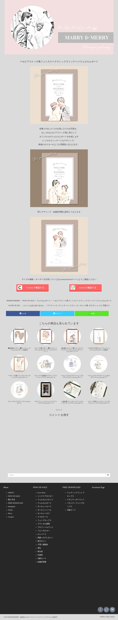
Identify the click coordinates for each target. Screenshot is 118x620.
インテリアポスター (45, 496)
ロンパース (42, 534)
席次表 (40, 551)
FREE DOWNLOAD (15, 503)
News (10, 513)
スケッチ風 (83, 305)
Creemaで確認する (34, 288)
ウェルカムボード (43, 301)
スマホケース (43, 517)
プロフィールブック (45, 527)
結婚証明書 (42, 562)
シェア (24, 313)
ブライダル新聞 (44, 524)
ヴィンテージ (64, 305)
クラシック (74, 305)
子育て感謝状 (43, 544)
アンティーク (52, 305)
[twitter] (106, 609)
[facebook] (100, 609)
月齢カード (42, 558)
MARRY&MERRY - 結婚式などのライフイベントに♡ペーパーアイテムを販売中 (32, 617)
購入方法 (11, 499)
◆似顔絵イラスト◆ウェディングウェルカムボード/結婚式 (19, 349)
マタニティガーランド (75, 499)
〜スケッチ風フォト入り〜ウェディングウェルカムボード (19, 376)
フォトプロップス (44, 520)
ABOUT (11, 493)
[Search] (108, 475)
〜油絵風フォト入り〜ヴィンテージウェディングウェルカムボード (72, 402)
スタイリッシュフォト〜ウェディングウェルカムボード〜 (46, 402)
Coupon (11, 517)
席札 (39, 548)
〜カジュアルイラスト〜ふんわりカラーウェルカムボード (99, 376)
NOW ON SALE (28, 301)
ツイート (58, 313)
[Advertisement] (59, 587)
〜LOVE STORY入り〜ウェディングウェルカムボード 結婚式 (99, 349)
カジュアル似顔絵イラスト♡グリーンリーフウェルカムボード (46, 376)
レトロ (99, 305)
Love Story (42, 493)
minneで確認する (87, 288)
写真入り (106, 305)
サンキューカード (44, 506)
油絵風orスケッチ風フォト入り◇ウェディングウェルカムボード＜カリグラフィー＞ (72, 349)
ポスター (92, 305)
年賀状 (40, 555)
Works (10, 510)
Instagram (11, 506)
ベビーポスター (44, 531)
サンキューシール (44, 510)
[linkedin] (112, 609)
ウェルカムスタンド (45, 499)
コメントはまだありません (33, 305)
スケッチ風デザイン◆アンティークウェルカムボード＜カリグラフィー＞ (46, 349)
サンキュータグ (44, 513)
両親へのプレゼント (45, 538)
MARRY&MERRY (13, 301)
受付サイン (42, 541)
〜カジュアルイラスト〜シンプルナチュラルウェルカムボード (72, 376)
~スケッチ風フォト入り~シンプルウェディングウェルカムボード (98, 402)
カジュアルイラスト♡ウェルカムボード (19, 402)
